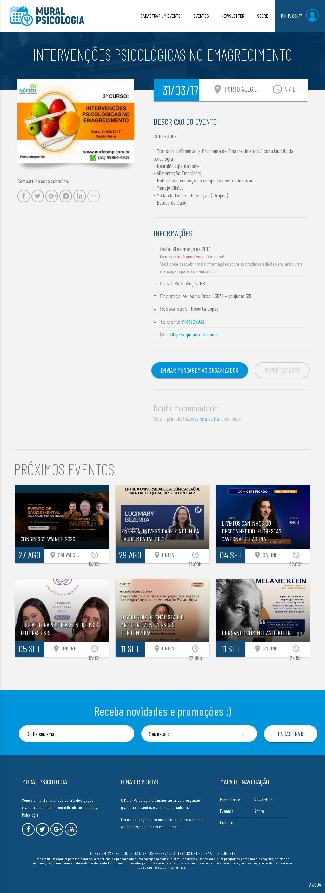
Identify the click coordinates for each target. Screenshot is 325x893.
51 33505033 (192, 321)
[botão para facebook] (28, 829)
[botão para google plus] (56, 829)
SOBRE (262, 16)
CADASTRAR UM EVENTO (161, 16)
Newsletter (263, 799)
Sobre (259, 811)
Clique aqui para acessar (194, 334)
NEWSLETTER (233, 16)
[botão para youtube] (71, 829)
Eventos (226, 811)
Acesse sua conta (202, 418)
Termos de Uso (190, 853)
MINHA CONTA (292, 16)
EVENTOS (201, 16)
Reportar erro (282, 370)
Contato (226, 822)
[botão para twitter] (42, 829)
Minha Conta (230, 799)
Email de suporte (220, 853)
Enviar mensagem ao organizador (200, 370)
